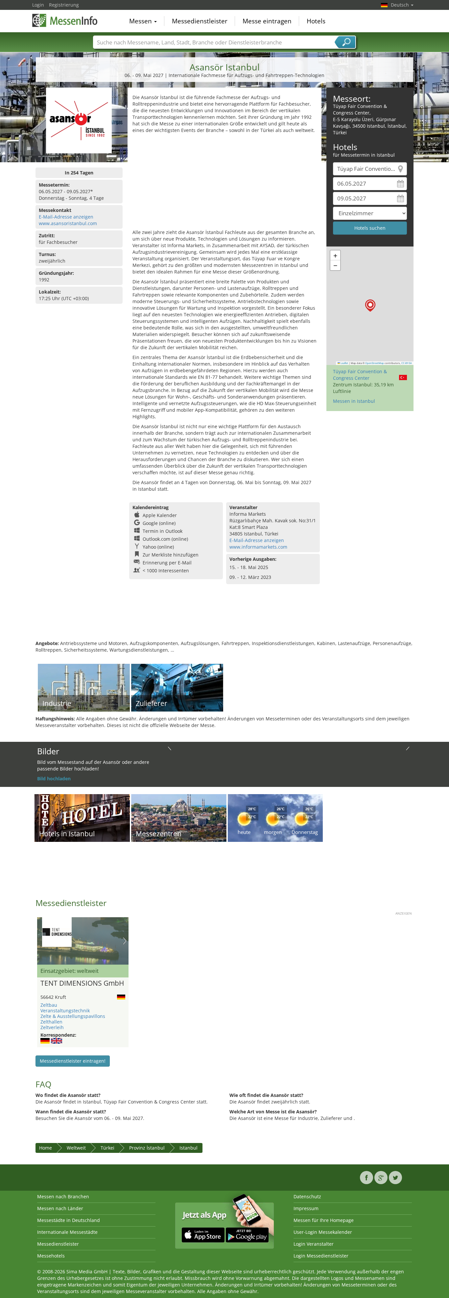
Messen (141, 21)
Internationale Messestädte (67, 1232)
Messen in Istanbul (354, 401)
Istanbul (188, 1148)
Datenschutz (307, 1196)
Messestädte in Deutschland (68, 1220)
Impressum (306, 1208)
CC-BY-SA (406, 363)
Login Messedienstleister (321, 1256)
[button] (370, 305)
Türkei (107, 1148)
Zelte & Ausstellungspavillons (72, 1016)
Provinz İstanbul (147, 1148)
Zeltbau (48, 1005)
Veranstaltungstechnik (65, 1010)
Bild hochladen (54, 778)
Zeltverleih (52, 1027)
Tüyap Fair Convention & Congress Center (360, 374)
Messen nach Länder (60, 1208)
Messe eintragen (267, 21)
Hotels (316, 21)
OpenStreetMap (374, 363)
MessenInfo (65, 20)
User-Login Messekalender (323, 1232)
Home (45, 1148)
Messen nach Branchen (63, 1196)
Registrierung (64, 5)
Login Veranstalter (314, 1244)
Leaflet (344, 363)
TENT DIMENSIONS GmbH (82, 983)
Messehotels (51, 1256)
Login (38, 5)
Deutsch (400, 5)
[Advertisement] (224, 183)
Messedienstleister (199, 21)
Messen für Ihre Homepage (324, 1220)
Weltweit (76, 1148)
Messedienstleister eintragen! (73, 1061)
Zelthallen (51, 1022)
